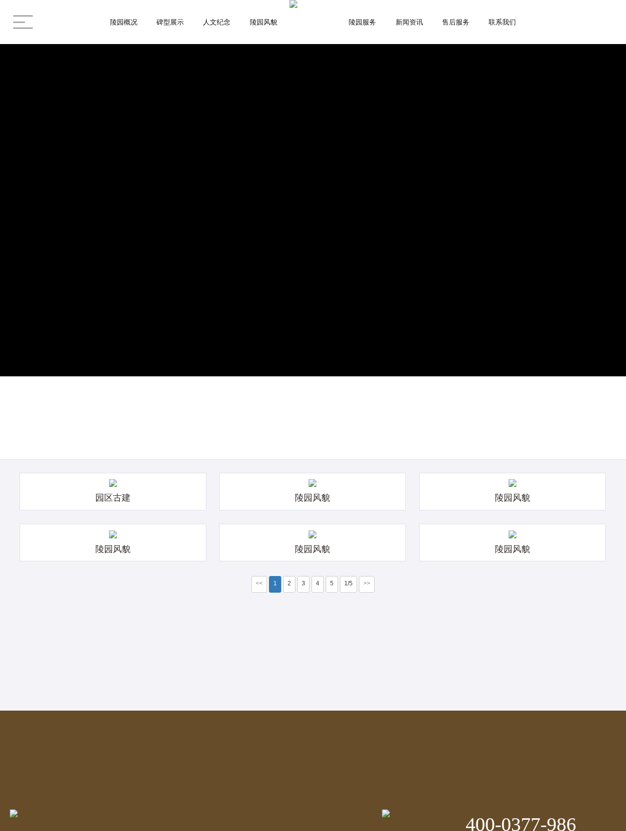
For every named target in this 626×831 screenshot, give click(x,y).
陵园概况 (123, 22)
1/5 (348, 583)
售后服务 (456, 22)
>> (366, 583)
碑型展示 (170, 22)
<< (259, 583)
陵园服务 (362, 22)
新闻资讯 (409, 22)
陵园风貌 (263, 22)
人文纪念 (216, 22)
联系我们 (502, 22)
